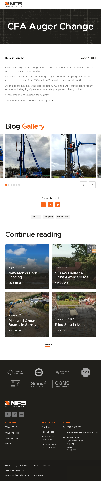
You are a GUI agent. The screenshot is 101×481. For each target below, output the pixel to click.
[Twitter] (50, 204)
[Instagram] (14, 414)
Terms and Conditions (40, 466)
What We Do (11, 427)
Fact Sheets (48, 432)
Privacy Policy (11, 466)
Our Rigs (46, 427)
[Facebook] (43, 204)
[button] (93, 5)
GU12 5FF (71, 450)
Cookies (23, 466)
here (50, 101)
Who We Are (12, 439)
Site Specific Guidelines (48, 438)
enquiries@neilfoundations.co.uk (83, 432)
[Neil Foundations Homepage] (13, 4)
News (8, 443)
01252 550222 (74, 427)
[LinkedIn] (57, 204)
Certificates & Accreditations (49, 446)
